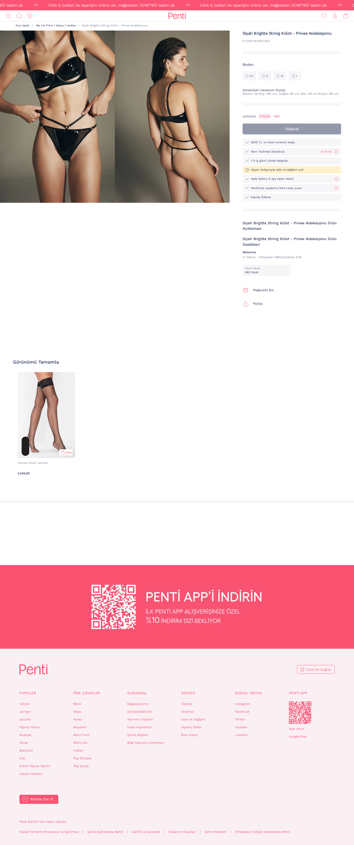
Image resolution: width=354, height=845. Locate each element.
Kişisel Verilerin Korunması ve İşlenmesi (49, 832)
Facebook (242, 711)
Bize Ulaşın (189, 735)
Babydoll (26, 750)
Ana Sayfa (22, 25)
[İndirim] (30, 16)
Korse (23, 743)
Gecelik (25, 719)
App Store (297, 729)
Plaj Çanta (81, 766)
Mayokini (79, 727)
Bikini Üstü (81, 735)
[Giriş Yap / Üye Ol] (335, 16)
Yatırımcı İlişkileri (140, 719)
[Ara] (19, 16)
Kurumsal (137, 693)
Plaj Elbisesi (82, 758)
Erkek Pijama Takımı (34, 766)
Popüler (27, 693)
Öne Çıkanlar (86, 693)
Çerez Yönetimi (215, 832)
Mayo (77, 711)
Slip (22, 758)
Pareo (77, 719)
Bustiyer (25, 735)
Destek (188, 693)
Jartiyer (25, 711)
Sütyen (24, 704)
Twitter (240, 719)
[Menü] (8, 16)
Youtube (241, 727)
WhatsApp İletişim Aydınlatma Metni (262, 832)
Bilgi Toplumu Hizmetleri (145, 743)
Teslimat (187, 711)
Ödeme (186, 704)
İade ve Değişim (193, 719)
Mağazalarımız (137, 704)
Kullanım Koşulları (182, 832)
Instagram (242, 704)
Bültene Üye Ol (41, 799)
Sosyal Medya (248, 693)
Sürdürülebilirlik (139, 711)
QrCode (300, 713)
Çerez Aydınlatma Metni (105, 832)
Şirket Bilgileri (137, 735)
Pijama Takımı (29, 727)
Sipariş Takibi (191, 727)
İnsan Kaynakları (139, 727)
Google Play (298, 736)
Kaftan (78, 750)
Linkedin (241, 735)
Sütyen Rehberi (31, 774)
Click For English (318, 669)
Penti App (298, 693)
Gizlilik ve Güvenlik (146, 832)
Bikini (77, 704)
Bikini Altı (80, 743)
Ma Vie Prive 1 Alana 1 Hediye (56, 25)
